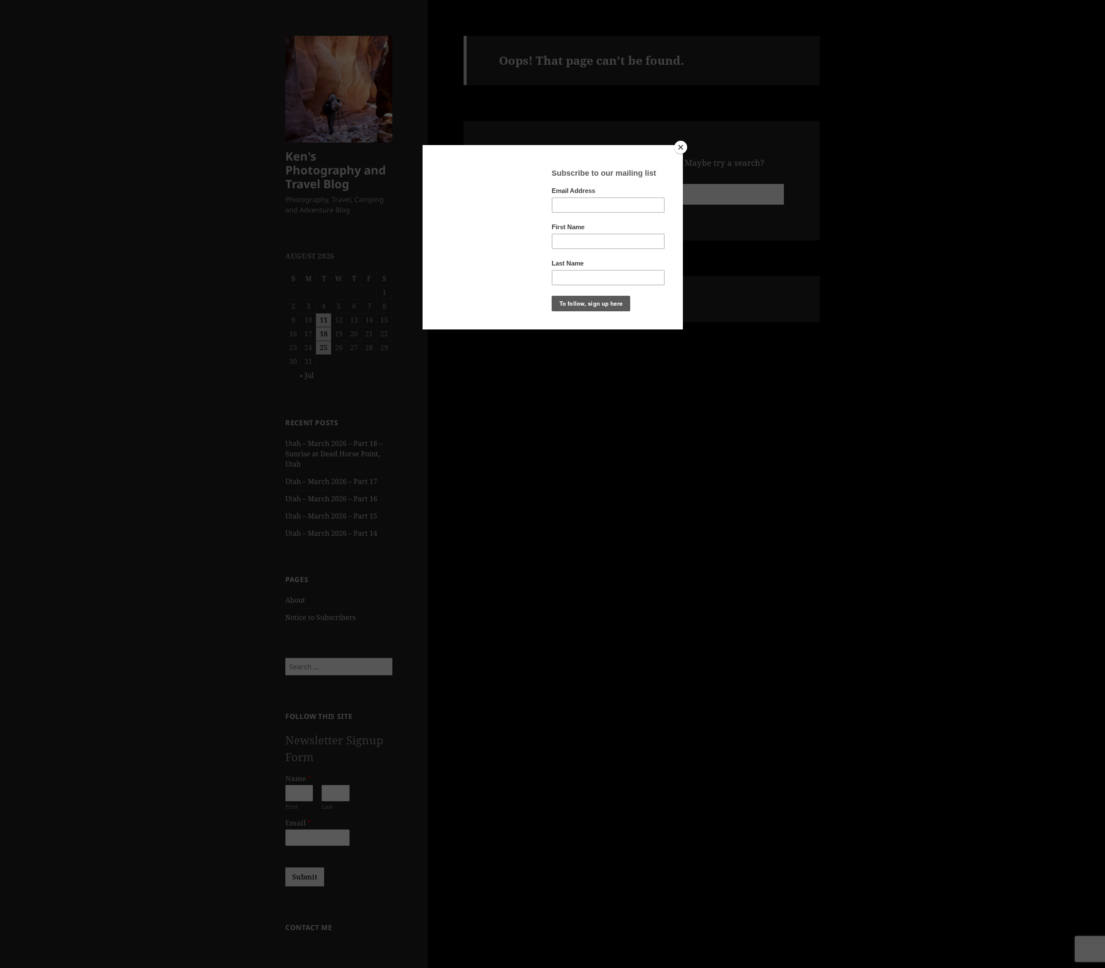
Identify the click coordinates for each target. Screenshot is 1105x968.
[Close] (680, 147)
